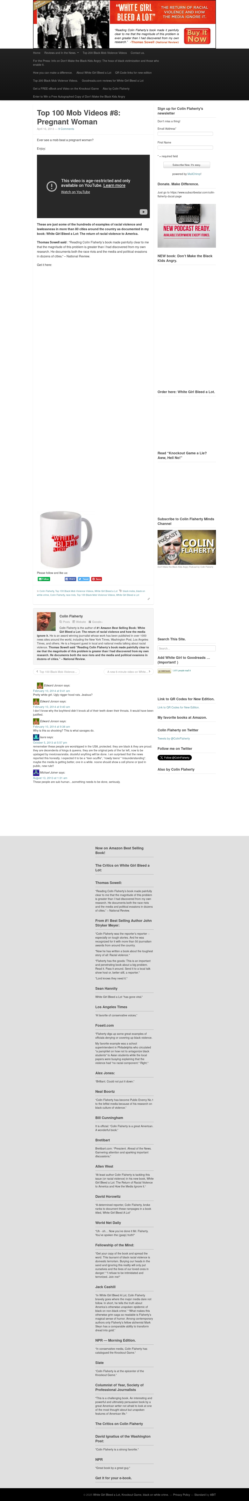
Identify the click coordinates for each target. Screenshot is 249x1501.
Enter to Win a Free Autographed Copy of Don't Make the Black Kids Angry (79, 96)
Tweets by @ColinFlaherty (174, 738)
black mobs (129, 591)
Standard (200, 1495)
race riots (71, 594)
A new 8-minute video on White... (127, 672)
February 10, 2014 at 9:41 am (51, 691)
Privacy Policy (181, 1495)
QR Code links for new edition (133, 72)
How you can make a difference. (53, 72)
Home (36, 53)
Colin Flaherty (46, 591)
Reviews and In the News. (60, 53)
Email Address (167, 128)
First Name (164, 142)
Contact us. (138, 53)
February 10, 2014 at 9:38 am (51, 726)
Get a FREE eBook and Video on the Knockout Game (66, 88)
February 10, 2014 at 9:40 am (51, 707)
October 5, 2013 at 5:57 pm (50, 742)
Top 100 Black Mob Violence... (58, 672)
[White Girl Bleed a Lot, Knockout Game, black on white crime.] (124, 24)
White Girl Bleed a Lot (106, 591)
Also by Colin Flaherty (116, 88)
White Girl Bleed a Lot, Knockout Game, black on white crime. (131, 1495)
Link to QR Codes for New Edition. (179, 707)
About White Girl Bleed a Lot (93, 72)
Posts (66, 621)
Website (81, 621)
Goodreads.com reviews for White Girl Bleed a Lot (113, 80)
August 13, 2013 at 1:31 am (50, 778)
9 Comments (66, 129)
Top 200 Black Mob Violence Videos (105, 53)
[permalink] (147, 599)
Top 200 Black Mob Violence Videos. (55, 80)
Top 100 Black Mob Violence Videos (74, 591)
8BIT (213, 1495)
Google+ (97, 621)
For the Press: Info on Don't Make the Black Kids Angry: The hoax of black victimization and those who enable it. (96, 62)
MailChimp (194, 174)
